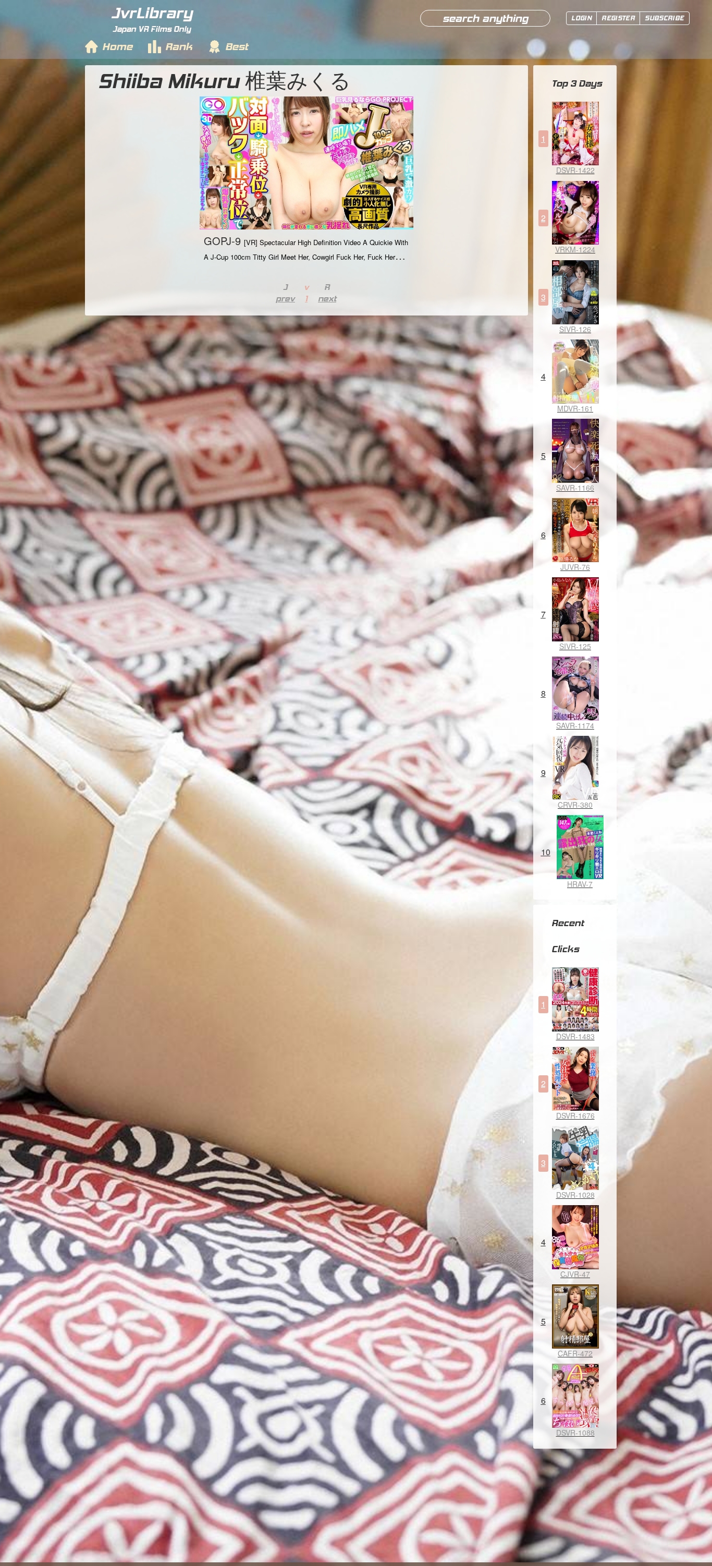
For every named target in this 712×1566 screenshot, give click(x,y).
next (327, 299)
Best (236, 46)
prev (285, 299)
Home (117, 46)
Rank (178, 46)
